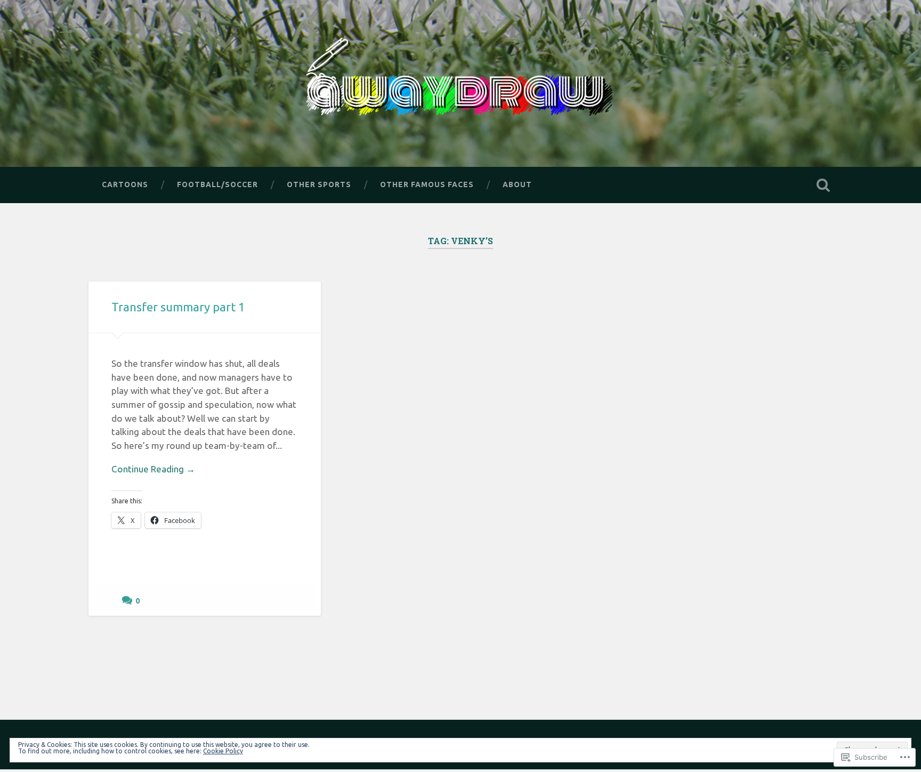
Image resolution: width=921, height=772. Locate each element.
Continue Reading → (153, 469)
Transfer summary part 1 (178, 306)
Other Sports (319, 184)
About (517, 184)
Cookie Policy (223, 750)
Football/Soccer (217, 184)
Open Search (823, 185)
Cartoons (125, 184)
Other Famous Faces (427, 184)
